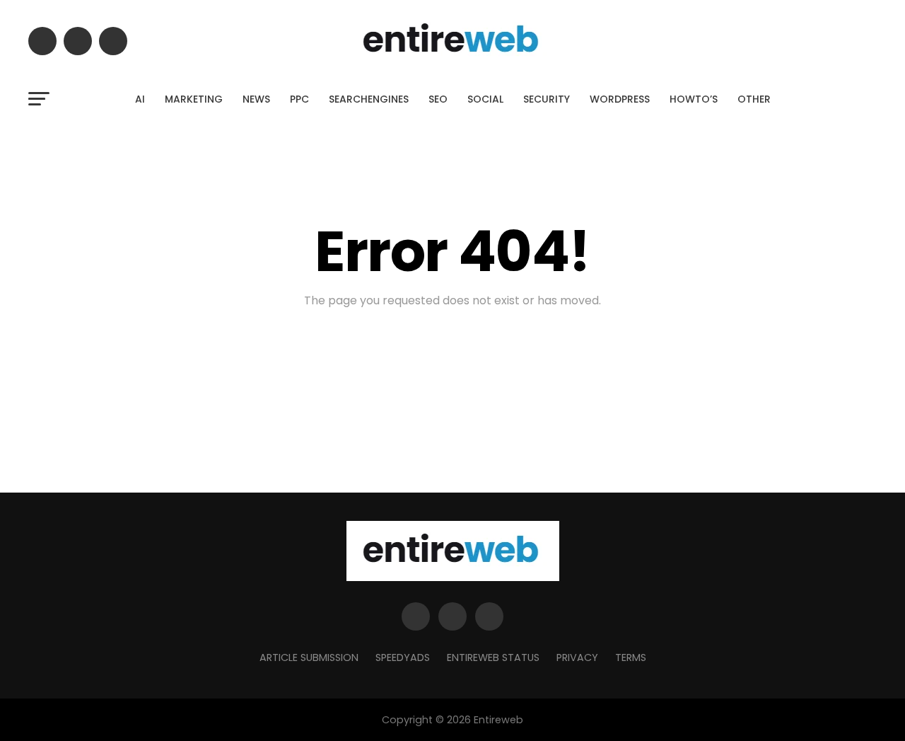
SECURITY (546, 99)
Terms (630, 657)
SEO (438, 99)
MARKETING (194, 99)
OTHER (754, 99)
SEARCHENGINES (369, 99)
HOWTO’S (694, 99)
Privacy (577, 657)
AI (140, 99)
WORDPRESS (620, 99)
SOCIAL (485, 99)
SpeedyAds (402, 657)
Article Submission (308, 657)
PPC (299, 99)
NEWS (256, 99)
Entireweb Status (493, 657)
